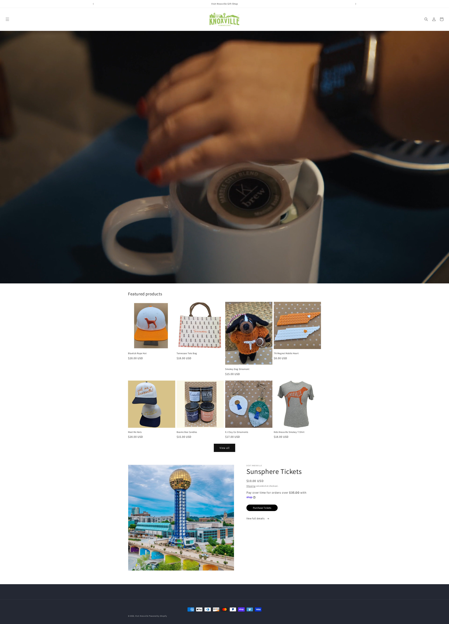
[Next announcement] (356, 4)
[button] (7, 19)
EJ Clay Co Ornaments (236, 432)
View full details (255, 518)
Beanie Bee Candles (187, 432)
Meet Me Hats (135, 432)
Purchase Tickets (262, 507)
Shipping (250, 486)
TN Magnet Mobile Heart (286, 353)
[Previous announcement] (93, 4)
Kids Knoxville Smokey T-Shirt (289, 432)
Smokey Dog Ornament (237, 369)
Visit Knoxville (142, 616)
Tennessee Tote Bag (187, 353)
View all (225, 447)
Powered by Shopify (158, 616)
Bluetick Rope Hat (137, 353)
